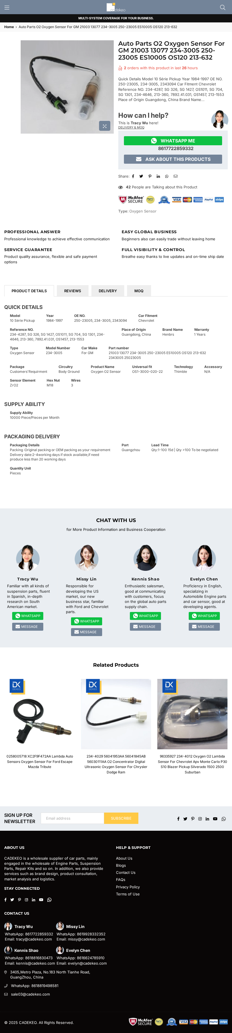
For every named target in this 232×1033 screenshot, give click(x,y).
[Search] (223, 7)
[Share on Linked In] (159, 176)
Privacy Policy (128, 887)
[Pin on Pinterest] (151, 176)
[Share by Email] (176, 176)
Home (9, 27)
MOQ (139, 291)
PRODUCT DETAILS (29, 291)
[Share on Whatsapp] (167, 176)
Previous (6, 728)
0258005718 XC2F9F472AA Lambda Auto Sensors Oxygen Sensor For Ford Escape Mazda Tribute (40, 761)
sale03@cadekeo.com (30, 994)
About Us (124, 858)
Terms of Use (128, 894)
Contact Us (126, 872)
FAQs (120, 879)
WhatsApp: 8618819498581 (34, 985)
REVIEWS (72, 291)
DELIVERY (108, 291)
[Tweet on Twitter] (142, 176)
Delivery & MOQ (131, 127)
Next (226, 728)
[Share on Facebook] (134, 176)
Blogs (121, 865)
